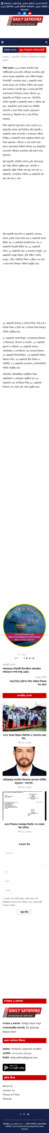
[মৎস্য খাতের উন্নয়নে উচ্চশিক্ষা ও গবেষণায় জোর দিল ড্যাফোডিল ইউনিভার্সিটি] (24, 716)
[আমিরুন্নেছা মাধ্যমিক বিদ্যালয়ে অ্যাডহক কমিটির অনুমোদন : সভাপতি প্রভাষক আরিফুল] (24, 761)
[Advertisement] (25, 33)
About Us (7, 1086)
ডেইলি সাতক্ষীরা (30, 1124)
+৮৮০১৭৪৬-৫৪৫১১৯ (22, 1053)
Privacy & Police (11, 1094)
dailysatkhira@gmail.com (24, 1057)
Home (6, 56)
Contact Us (9, 1090)
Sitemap (7, 1098)
